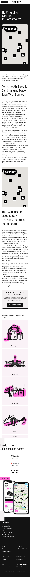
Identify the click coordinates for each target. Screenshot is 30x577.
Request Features (7, 551)
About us (4, 559)
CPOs (19, 544)
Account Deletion (6, 567)
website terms (20, 567)
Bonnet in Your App (23, 549)
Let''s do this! (5, 478)
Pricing (3, 546)
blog (3, 564)
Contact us (5, 562)
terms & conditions (21, 562)
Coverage (4, 549)
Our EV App (5, 544)
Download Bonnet (15, 305)
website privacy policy (22, 564)
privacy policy (19, 559)
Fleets (20, 546)
